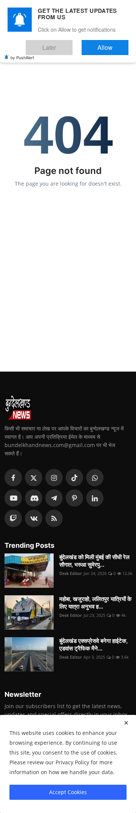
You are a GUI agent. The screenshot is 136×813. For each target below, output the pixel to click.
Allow (112, 44)
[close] (126, 723)
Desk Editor (70, 573)
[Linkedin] (95, 498)
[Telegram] (54, 498)
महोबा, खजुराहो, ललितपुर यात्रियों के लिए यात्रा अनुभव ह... (95, 602)
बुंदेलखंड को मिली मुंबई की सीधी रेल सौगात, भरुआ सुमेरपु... (94, 560)
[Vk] (33, 518)
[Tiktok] (74, 477)
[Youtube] (13, 498)
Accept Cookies (68, 792)
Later (72, 44)
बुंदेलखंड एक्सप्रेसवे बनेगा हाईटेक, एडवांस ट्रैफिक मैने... (93, 644)
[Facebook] (13, 477)
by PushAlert (22, 52)
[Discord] (33, 498)
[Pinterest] (74, 498)
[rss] (54, 518)
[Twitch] (13, 518)
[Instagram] (54, 477)
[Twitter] (33, 477)
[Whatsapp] (95, 477)
